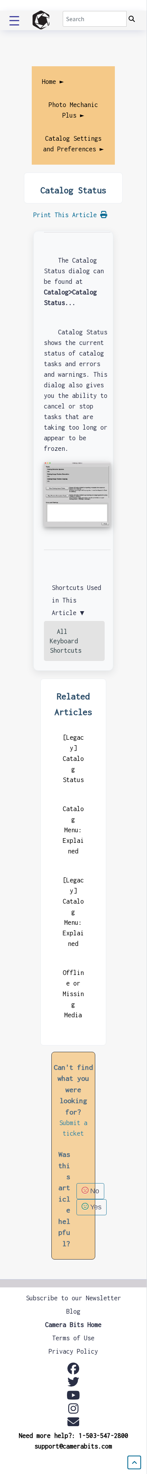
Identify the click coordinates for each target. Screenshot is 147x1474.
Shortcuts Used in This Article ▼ (76, 600)
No (94, 1191)
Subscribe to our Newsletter (73, 1298)
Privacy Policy (73, 1351)
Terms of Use (73, 1337)
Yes (96, 1207)
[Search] (131, 19)
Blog (73, 1311)
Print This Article (66, 214)
